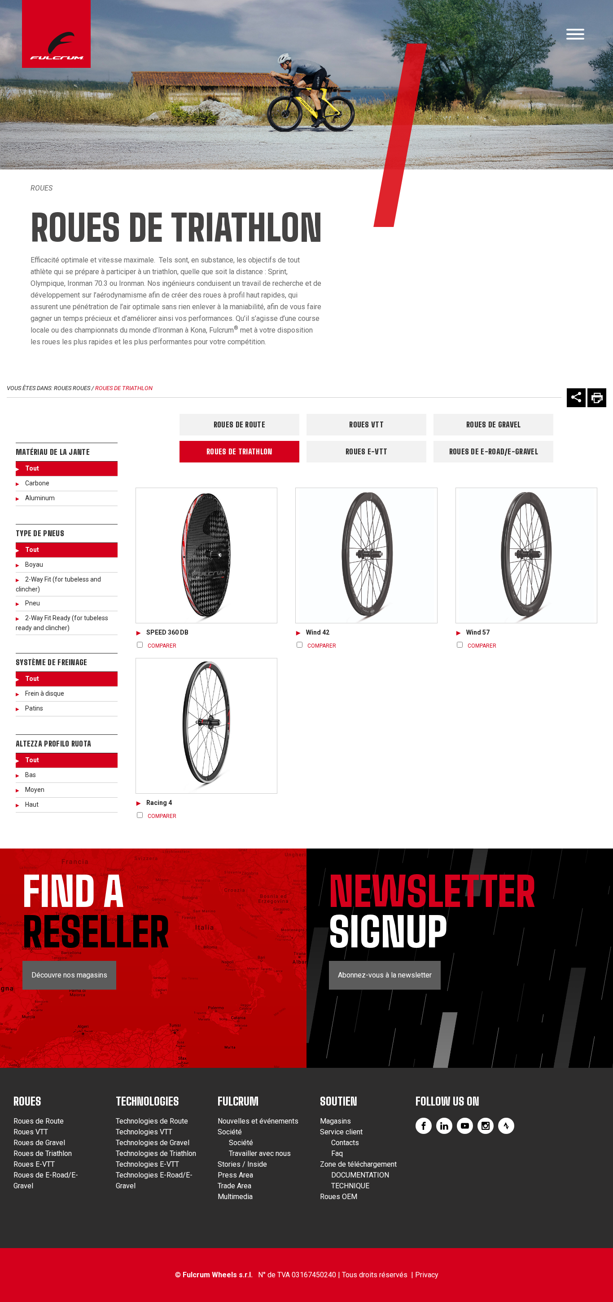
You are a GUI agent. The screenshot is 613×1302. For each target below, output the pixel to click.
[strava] (506, 1126)
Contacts (345, 1142)
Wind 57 (478, 632)
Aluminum (40, 498)
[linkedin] (444, 1126)
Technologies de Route (152, 1121)
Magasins (335, 1121)
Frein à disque (44, 693)
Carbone (37, 483)
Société (230, 1132)
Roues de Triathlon (124, 388)
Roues (42, 188)
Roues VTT (366, 424)
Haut (32, 804)
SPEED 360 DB (167, 632)
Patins (34, 708)
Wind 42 (317, 632)
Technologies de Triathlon (156, 1153)
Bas (30, 774)
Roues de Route (239, 424)
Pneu (32, 603)
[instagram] (485, 1126)
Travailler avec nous (260, 1153)
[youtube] (465, 1126)
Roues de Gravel (493, 424)
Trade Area (234, 1186)
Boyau (34, 564)
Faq (337, 1153)
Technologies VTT (144, 1132)
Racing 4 (159, 802)
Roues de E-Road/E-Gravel (493, 451)
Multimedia (235, 1196)
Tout (32, 468)
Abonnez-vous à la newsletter (385, 975)
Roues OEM (338, 1196)
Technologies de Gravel (152, 1142)
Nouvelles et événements (258, 1121)
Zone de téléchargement (358, 1164)
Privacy (426, 1275)
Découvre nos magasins (69, 975)
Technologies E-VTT (147, 1164)
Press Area (235, 1175)
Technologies (147, 1101)
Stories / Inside (242, 1164)
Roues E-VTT (366, 451)
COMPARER (162, 646)
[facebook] (424, 1126)
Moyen (34, 789)
